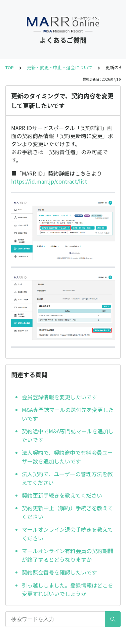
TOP (9, 67)
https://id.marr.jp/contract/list (49, 181)
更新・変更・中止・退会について (59, 67)
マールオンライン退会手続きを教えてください (67, 533)
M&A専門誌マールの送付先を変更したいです (68, 414)
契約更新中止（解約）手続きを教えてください (67, 512)
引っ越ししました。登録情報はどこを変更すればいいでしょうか (67, 589)
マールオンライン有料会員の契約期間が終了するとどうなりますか (67, 555)
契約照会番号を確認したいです (59, 572)
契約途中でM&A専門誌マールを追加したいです (68, 435)
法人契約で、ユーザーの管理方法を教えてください (67, 478)
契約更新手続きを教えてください (62, 495)
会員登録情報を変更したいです (59, 397)
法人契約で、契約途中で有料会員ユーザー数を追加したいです (67, 456)
